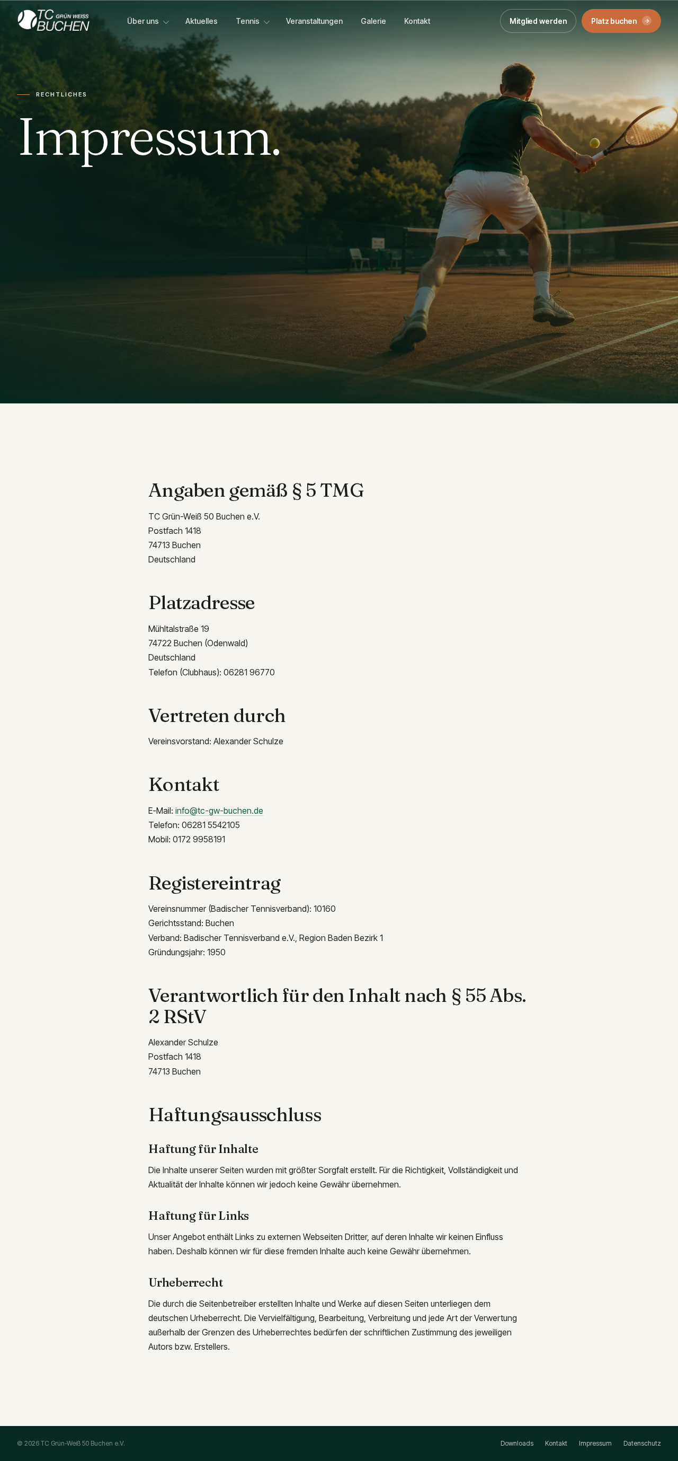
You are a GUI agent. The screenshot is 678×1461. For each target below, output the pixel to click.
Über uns (143, 20)
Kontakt (417, 20)
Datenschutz (642, 1443)
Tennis (248, 20)
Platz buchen (620, 20)
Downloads (517, 1443)
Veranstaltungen (314, 20)
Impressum (595, 1443)
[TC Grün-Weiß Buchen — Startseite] (53, 20)
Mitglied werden (538, 20)
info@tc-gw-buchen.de (219, 810)
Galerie (373, 20)
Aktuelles (201, 20)
